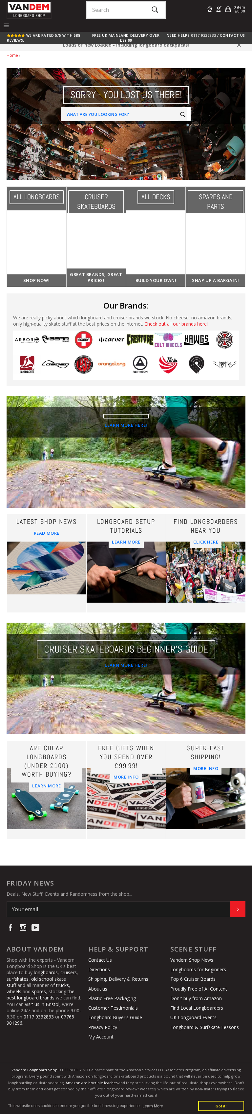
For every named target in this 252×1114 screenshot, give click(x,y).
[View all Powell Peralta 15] (196, 367)
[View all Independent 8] (225, 343)
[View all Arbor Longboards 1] (27, 343)
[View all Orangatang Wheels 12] (112, 367)
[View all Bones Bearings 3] (84, 343)
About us (97, 989)
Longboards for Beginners (198, 969)
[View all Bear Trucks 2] (55, 343)
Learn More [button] (152, 1106)
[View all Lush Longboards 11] (84, 367)
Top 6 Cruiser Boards (193, 979)
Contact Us (232, 35)
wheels (15, 991)
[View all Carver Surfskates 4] (112, 343)
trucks (62, 985)
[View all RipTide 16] (225, 367)
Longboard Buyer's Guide (115, 1017)
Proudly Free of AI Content (198, 989)
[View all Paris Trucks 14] (168, 367)
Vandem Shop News (191, 960)
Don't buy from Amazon (196, 998)
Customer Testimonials (113, 1008)
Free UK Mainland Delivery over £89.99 (125, 37)
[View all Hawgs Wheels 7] (196, 343)
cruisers (68, 972)
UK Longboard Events (193, 1017)
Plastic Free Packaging (112, 998)
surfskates (18, 979)
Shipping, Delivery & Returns (118, 979)
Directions (99, 969)
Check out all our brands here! (176, 324)
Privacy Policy (102, 1027)
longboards (46, 972)
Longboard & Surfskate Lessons (204, 1027)
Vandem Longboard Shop (34, 1069)
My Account (101, 1037)
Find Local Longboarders (196, 1008)
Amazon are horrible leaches (91, 1082)
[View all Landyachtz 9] (27, 367)
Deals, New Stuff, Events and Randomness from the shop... (69, 894)
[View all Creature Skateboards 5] (140, 343)
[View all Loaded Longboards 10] (55, 367)
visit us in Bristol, (43, 1004)
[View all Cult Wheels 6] (168, 343)
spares (39, 991)
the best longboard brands (40, 994)
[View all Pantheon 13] (140, 367)
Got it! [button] (221, 1106)
